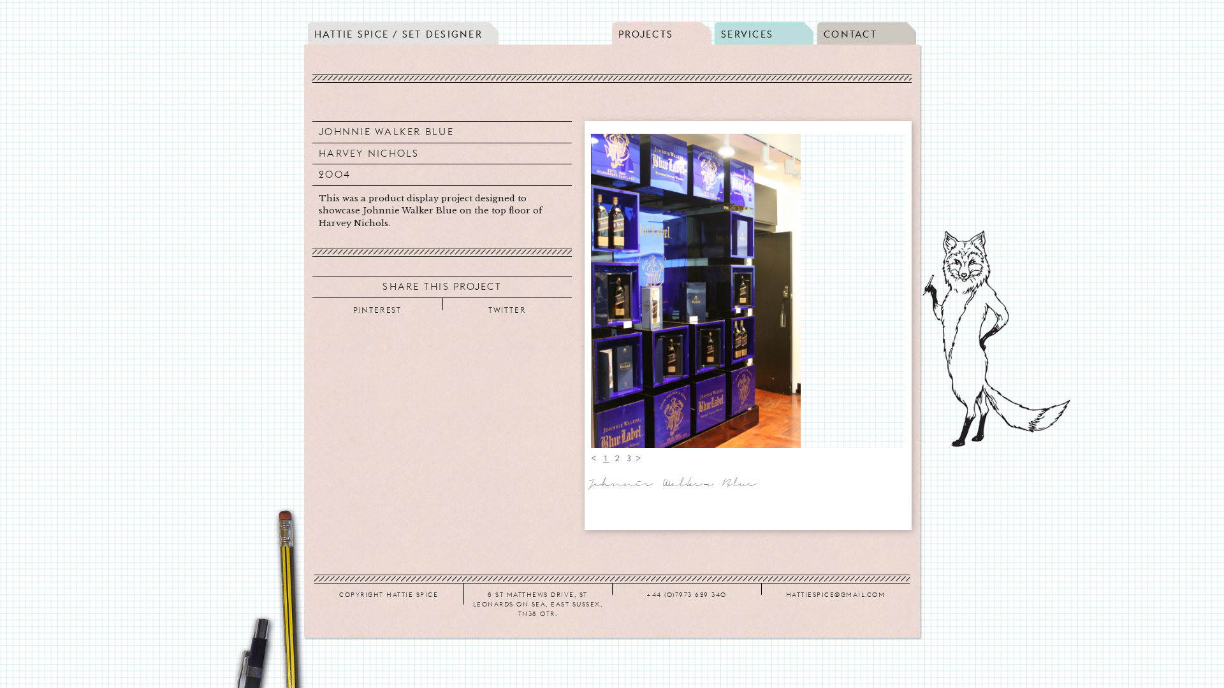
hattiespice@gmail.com (835, 594)
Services (747, 34)
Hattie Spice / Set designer (398, 34)
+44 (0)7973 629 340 (686, 594)
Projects (645, 34)
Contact (850, 34)
